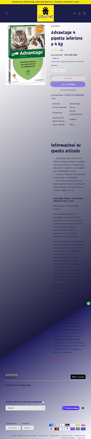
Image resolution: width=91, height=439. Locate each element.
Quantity (54, 65)
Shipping (64, 61)
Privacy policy (55, 435)
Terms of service (67, 435)
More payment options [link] (68, 90)
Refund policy (43, 435)
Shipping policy (80, 435)
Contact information (68, 438)
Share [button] (56, 359)
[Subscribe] (43, 408)
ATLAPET (20, 435)
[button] (6, 13)
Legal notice (81, 438)
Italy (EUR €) (12, 428)
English (27, 428)
